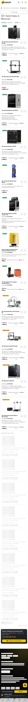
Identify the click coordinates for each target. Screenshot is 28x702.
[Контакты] (18, 2)
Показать (17, 22)
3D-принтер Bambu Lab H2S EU (10, 110)
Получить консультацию (15, 640)
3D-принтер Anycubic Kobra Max (10, 76)
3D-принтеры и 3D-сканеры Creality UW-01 (9, 282)
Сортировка (3, 22)
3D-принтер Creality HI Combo (10, 346)
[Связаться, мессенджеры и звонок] (25, 685)
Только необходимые (7, 691)
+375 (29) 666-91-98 (9, 637)
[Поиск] (22, 2)
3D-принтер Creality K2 (8, 380)
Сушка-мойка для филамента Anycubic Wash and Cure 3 (10, 250)
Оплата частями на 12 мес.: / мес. (16, 54)
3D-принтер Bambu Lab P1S (9, 146)
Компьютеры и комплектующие (11, 8)
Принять (21, 691)
